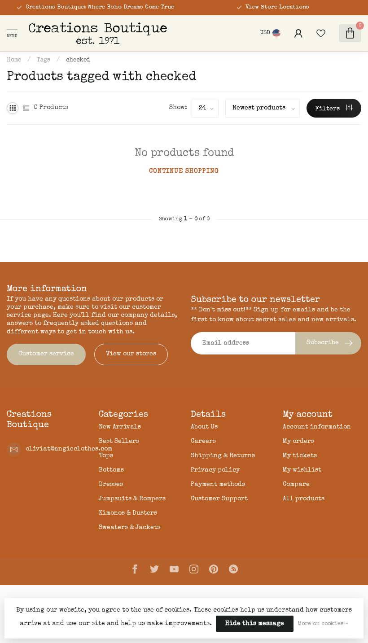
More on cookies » (323, 624)
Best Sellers (119, 441)
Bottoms (111, 470)
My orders (298, 441)
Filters (328, 109)
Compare (296, 484)
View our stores (131, 354)
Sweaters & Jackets (129, 528)
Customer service (46, 354)
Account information (317, 427)
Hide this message (254, 624)
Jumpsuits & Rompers (132, 499)
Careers (203, 441)
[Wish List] (320, 33)
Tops (106, 456)
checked (78, 60)
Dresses (111, 484)
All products (303, 499)
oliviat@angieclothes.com (69, 449)
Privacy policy (215, 470)
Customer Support (219, 499)
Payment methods (218, 484)
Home (14, 60)
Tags (43, 60)
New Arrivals (120, 427)
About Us (204, 427)
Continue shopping (184, 171)
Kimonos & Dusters (128, 513)
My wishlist (302, 470)
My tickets (300, 456)
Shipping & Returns (223, 456)
